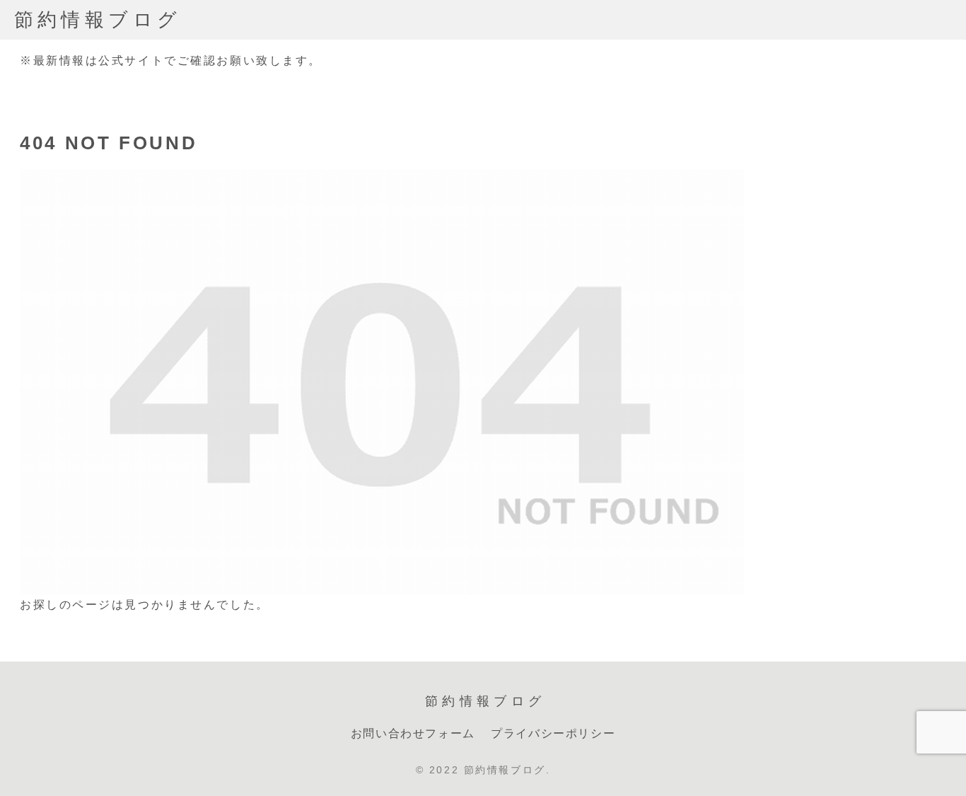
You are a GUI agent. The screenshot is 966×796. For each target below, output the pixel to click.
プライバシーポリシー (553, 733)
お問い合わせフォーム (413, 733)
